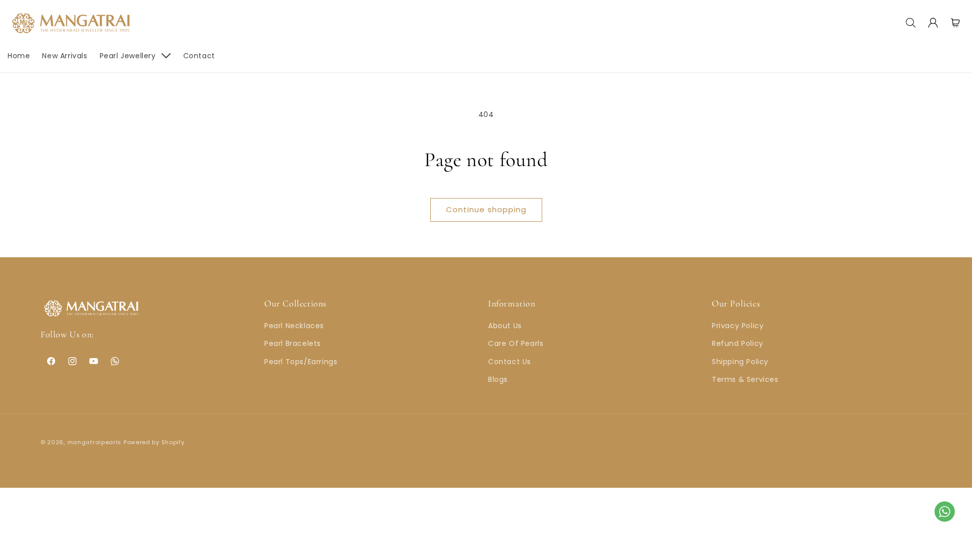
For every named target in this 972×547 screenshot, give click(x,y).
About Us (505, 326)
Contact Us (509, 362)
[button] (911, 23)
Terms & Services (745, 379)
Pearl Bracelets (292, 343)
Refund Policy (737, 343)
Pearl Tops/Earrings (300, 362)
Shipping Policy (740, 362)
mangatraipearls (94, 442)
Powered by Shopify (154, 442)
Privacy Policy (737, 326)
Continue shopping (486, 209)
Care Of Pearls (515, 343)
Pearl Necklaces (294, 326)
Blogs (498, 379)
